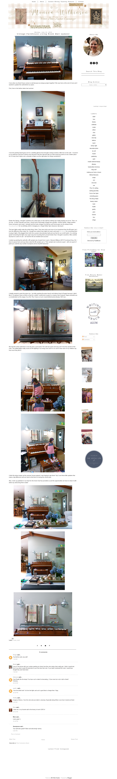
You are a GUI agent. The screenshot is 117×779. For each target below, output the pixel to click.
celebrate (93, 124)
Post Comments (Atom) (23, 743)
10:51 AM (15, 711)
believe (94, 140)
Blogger (69, 778)
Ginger (15, 654)
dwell (18, 640)
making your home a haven (94, 172)
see (94, 185)
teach (94, 143)
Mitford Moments (93, 175)
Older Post (12, 739)
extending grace (94, 196)
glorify (94, 209)
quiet (94, 159)
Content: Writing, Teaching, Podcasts (61, 1)
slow (94, 132)
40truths (94, 164)
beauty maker (94, 201)
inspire (94, 153)
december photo (94, 148)
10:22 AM (15, 683)
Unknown (15, 677)
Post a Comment (15, 734)
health (94, 206)
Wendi (15, 664)
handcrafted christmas (94, 167)
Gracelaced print (13, 226)
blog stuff (93, 169)
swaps (94, 177)
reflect (94, 130)
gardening (94, 156)
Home (34, 1)
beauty (94, 122)
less (94, 217)
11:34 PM (15, 721)
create (14, 640)
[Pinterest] (91, 63)
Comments (86, 339)
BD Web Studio (55, 778)
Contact (81, 1)
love (94, 119)
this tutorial (62, 231)
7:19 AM (15, 659)
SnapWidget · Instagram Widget (100, 106)
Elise (14, 707)
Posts (85, 336)
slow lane (93, 182)
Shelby (15, 697)
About (42, 1)
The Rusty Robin (93, 198)
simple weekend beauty (94, 161)
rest (94, 180)
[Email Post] (12, 638)
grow (94, 212)
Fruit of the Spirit (93, 193)
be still (94, 151)
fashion (94, 214)
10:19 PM (15, 692)
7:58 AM (15, 672)
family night (94, 145)
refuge (94, 220)
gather (94, 135)
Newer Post (74, 739)
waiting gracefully (94, 190)
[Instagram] (94, 63)
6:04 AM (15, 702)
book (94, 204)
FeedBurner (97, 240)
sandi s (15, 688)
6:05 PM (15, 731)
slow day (94, 137)
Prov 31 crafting (94, 188)
